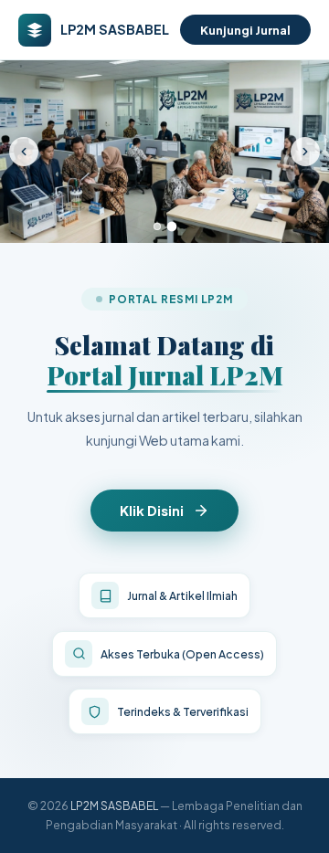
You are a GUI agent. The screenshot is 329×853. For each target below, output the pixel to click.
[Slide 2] (172, 227)
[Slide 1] (157, 226)
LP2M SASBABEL (114, 805)
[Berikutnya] (305, 151)
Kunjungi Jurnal (245, 29)
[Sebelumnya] (23, 151)
